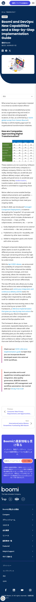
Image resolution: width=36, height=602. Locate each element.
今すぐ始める (7, 556)
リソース (6, 535)
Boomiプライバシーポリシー (22, 475)
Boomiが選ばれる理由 (11, 509)
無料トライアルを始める (20, 3)
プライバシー (7, 565)
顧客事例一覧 (7, 541)
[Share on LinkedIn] (3, 51)
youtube (22, 590)
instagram (30, 590)
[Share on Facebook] (6, 51)
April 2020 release (14, 264)
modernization (20, 180)
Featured (6, 546)
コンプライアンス (8, 571)
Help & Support (8, 551)
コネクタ (6, 525)
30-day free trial (17, 389)
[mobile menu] (33, 3)
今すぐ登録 (26, 461)
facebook (5, 590)
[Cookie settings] (2, 598)
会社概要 (6, 530)
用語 (4, 576)
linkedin (14, 590)
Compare (6, 514)
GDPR (4, 581)
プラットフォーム (9, 520)
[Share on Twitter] (10, 51)
